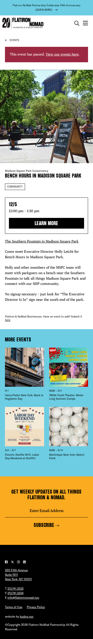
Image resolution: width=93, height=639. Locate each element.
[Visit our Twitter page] (13, 562)
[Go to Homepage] (22, 23)
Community (15, 186)
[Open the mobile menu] (85, 23)
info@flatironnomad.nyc (23, 597)
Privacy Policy (36, 607)
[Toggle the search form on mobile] (76, 23)
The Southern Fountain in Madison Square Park (42, 241)
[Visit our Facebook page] (6, 562)
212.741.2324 (15, 593)
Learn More (46, 223)
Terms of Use (13, 607)
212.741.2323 (15, 588)
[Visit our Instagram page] (19, 562)
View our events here (62, 54)
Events (14, 40)
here (7, 320)
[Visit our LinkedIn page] (24, 562)
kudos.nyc (26, 616)
